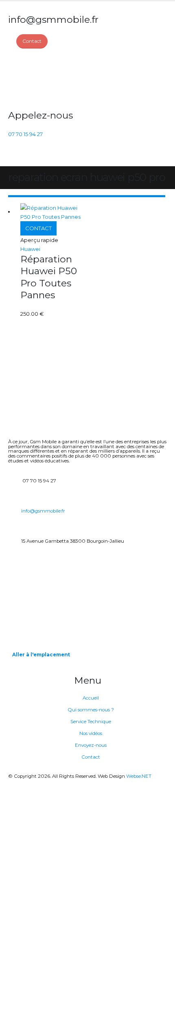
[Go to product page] (54, 212)
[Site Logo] (38, 79)
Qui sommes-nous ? (91, 710)
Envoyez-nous (91, 745)
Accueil (91, 698)
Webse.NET (138, 776)
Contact (90, 757)
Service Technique (90, 721)
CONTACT (38, 228)
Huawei (30, 249)
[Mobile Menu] (13, 156)
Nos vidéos (90, 733)
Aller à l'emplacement (41, 655)
